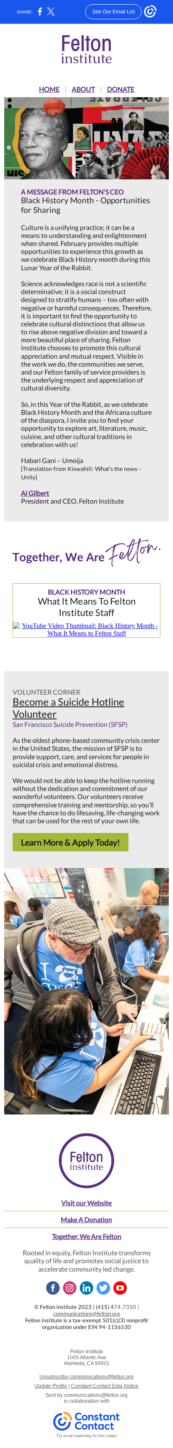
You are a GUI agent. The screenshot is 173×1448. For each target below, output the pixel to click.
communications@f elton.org (86, 1313)
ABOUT (83, 89)
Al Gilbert (35, 493)
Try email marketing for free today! (86, 1436)
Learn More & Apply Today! (70, 842)
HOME (49, 89)
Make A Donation (86, 1219)
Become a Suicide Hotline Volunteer (68, 708)
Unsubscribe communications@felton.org (86, 1377)
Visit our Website (86, 1203)
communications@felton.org (96, 1395)
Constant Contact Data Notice (105, 1386)
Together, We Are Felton (86, 1236)
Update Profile (50, 1386)
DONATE (120, 89)
